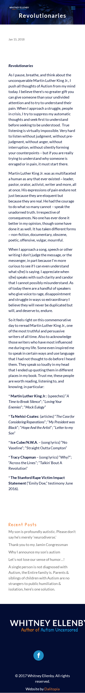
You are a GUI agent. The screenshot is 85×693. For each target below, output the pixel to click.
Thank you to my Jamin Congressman (38, 544)
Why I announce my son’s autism (34, 552)
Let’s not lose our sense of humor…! (36, 559)
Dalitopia (52, 689)
